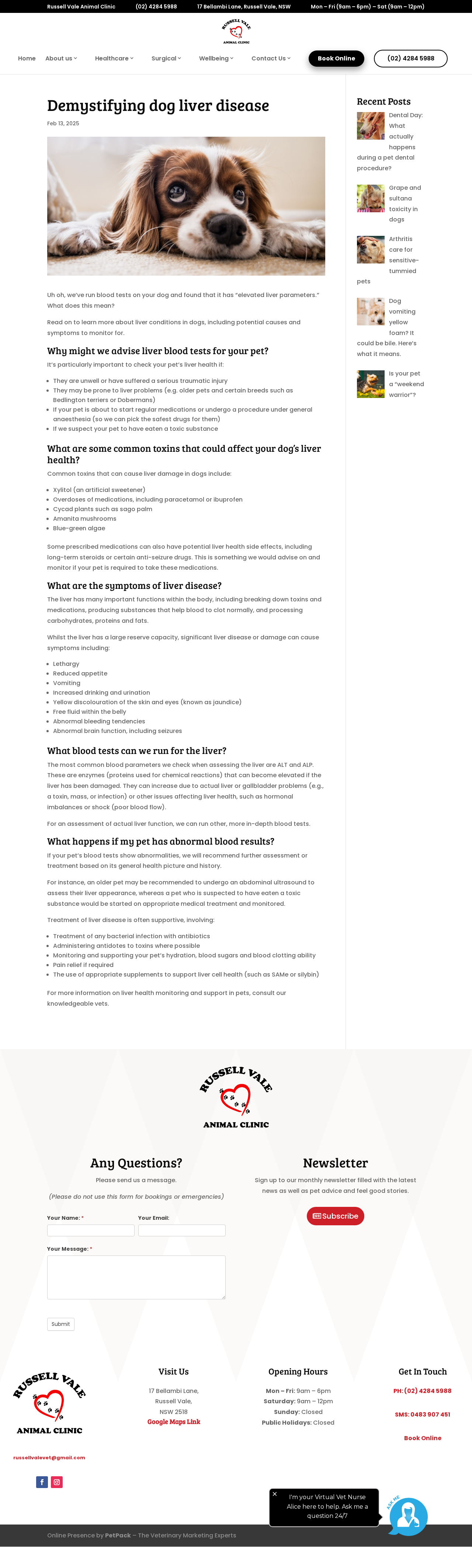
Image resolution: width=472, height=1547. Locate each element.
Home (27, 59)
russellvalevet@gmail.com (49, 1457)
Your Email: (153, 1218)
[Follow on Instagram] (57, 1482)
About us (58, 59)
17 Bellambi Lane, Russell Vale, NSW (244, 7)
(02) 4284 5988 (156, 7)
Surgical (164, 59)
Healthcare (112, 59)
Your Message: (69, 1249)
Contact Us (268, 59)
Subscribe (340, 1216)
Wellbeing (214, 59)
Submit (61, 1324)
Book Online (336, 58)
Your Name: (65, 1218)
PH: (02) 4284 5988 (422, 1391)
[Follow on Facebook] (42, 1482)
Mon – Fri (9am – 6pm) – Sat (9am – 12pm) (368, 7)
